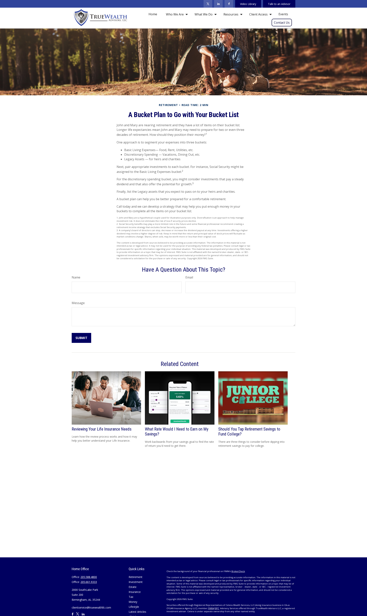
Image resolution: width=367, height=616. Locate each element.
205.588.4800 (88, 577)
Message (78, 303)
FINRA (211, 608)
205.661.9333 (88, 582)
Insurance (135, 592)
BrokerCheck (238, 571)
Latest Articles (137, 612)
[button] (153, 14)
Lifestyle (134, 607)
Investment (136, 582)
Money (133, 602)
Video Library (248, 4)
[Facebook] (229, 4)
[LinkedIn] (218, 4)
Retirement (135, 577)
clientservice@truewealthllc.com (91, 607)
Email (189, 277)
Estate (132, 587)
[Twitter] (208, 4)
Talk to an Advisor (279, 4)
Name (76, 277)
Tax (131, 597)
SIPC (217, 608)
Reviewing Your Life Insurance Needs (102, 429)
